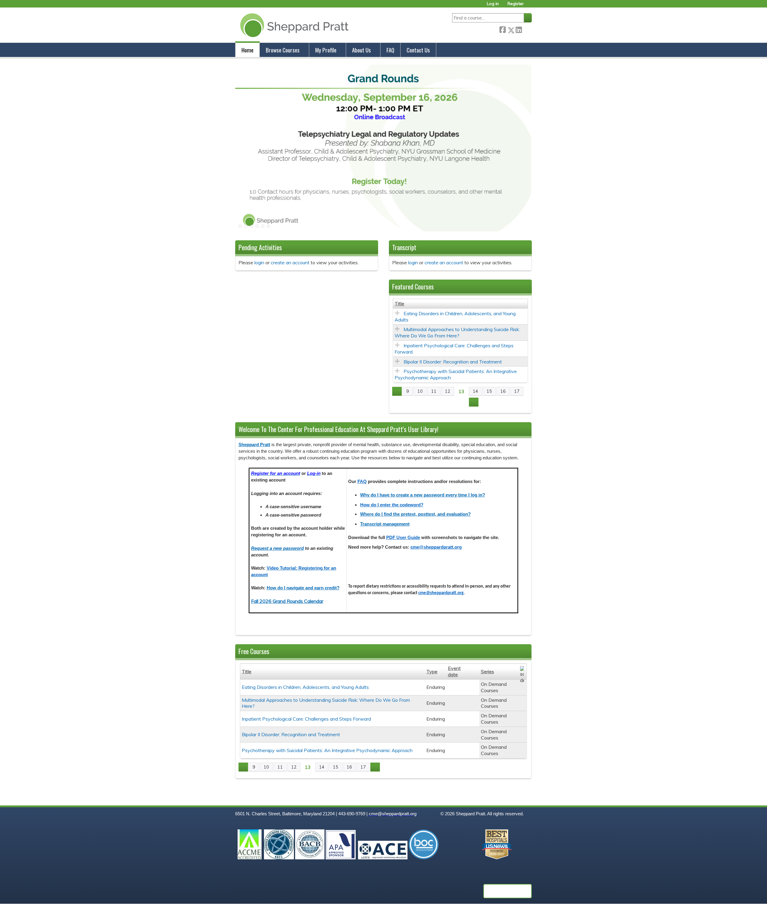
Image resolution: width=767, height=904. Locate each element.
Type (431, 671)
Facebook (502, 28)
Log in (493, 3)
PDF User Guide (403, 537)
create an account (290, 262)
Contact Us (418, 50)
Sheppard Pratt (254, 444)
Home (247, 50)
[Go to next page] (473, 402)
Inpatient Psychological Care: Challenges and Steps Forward (306, 719)
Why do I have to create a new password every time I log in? (422, 495)
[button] (239, 228)
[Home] (293, 25)
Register (516, 3)
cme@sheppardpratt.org (436, 547)
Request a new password (277, 548)
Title (399, 304)
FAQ (390, 50)
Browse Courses (283, 50)
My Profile (325, 50)
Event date (454, 671)
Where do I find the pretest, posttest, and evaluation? (415, 514)
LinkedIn (519, 28)
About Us (361, 50)
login (259, 262)
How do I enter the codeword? (391, 504)
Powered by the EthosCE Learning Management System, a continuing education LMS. (507, 891)
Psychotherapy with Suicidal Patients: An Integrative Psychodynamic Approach (327, 750)
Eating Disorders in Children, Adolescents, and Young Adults (305, 687)
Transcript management (385, 524)
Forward (527, 28)
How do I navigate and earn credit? (303, 587)
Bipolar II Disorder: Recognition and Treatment (453, 362)
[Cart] (530, 5)
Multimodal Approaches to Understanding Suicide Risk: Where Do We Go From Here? (457, 332)
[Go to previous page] (397, 391)
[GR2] (383, 230)
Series (487, 671)
